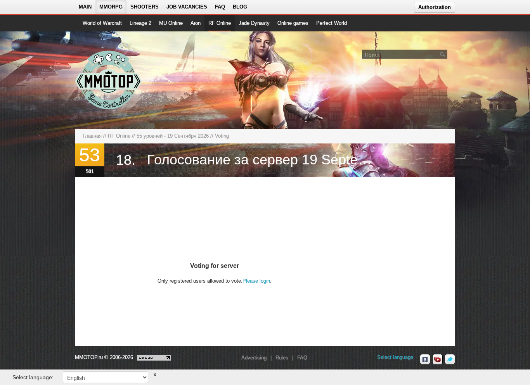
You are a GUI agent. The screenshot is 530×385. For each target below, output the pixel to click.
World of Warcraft (102, 23)
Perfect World (331, 23)
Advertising (254, 358)
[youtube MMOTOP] (437, 359)
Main (85, 7)
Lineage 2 (140, 23)
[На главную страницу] (109, 79)
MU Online (171, 23)
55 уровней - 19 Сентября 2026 (173, 136)
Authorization (434, 7)
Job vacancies (186, 7)
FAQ (220, 7)
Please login (256, 281)
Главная (92, 136)
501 (90, 171)
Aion (196, 23)
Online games (292, 23)
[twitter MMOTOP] (450, 359)
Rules (281, 358)
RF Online (219, 23)
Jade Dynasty (254, 23)
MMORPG (111, 7)
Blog (240, 7)
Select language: (33, 377)
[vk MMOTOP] (425, 359)
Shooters (144, 7)
